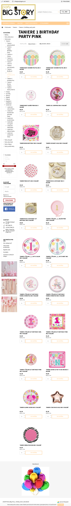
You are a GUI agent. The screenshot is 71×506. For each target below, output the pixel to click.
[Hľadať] (58, 12)
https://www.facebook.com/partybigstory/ (10, 231)
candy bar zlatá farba (10, 126)
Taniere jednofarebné (11, 44)
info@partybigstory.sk (19, 1)
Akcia (6, 157)
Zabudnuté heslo (7, 196)
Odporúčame (31, 44)
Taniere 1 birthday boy (10, 79)
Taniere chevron (9, 63)
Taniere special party (10, 66)
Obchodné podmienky (6, 246)
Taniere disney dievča (11, 89)
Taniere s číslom (9, 55)
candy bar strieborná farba (10, 135)
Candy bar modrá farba (10, 119)
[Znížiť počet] (24, 78)
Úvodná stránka (9, 23)
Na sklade (8, 155)
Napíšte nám (6, 250)
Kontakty (5, 252)
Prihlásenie (66, 1)
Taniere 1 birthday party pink (11, 75)
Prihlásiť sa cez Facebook (12, 209)
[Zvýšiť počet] (24, 76)
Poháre (8, 92)
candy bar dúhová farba (11, 130)
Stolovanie (44, 23)
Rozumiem (60, 504)
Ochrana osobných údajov (8, 255)
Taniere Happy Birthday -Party (9, 50)
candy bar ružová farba (10, 108)
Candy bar (8, 105)
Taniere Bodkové (9, 70)
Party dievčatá (9, 142)
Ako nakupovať (7, 243)
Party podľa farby (9, 146)
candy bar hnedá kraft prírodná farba (10, 113)
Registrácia (6, 195)
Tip (6, 161)
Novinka (7, 159)
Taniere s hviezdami (10, 59)
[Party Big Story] (18, 12)
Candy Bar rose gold (10, 123)
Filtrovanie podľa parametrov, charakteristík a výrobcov (9, 171)
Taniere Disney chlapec (9, 84)
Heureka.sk (35, 464)
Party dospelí (8, 140)
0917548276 (6, 1)
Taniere (8, 41)
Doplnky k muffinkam (9, 102)
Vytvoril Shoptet (63, 502)
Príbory (8, 99)
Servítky (8, 94)
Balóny (20, 23)
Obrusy (8, 96)
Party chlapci (8, 144)
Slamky (8, 97)
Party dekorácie (31, 23)
